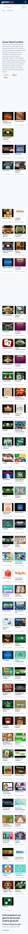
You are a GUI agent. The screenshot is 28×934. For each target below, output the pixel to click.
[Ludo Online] (7, 376)
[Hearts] (7, 491)
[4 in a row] (7, 165)
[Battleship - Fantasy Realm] (20, 425)
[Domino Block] (20, 116)
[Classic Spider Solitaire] (7, 441)
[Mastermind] (20, 507)
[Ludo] (20, 458)
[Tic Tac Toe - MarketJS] (7, 803)
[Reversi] (7, 901)
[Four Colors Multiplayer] (20, 556)
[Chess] (7, 458)
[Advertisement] (14, 26)
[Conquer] (20, 622)
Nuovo (6, 77)
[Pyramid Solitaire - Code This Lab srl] (20, 819)
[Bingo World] (7, 606)
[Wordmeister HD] (20, 606)
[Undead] (7, 523)
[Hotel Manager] (7, 556)
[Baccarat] (20, 376)
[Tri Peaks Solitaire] (20, 262)
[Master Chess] (7, 213)
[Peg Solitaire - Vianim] (7, 868)
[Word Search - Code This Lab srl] (20, 852)
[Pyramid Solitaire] (20, 359)
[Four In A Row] (7, 770)
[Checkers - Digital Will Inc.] (7, 819)
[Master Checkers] (20, 246)
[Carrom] (7, 392)
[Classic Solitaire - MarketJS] (7, 852)
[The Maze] (7, 655)
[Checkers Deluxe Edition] (20, 392)
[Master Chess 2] (7, 638)
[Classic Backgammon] (7, 116)
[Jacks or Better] (20, 310)
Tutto (6, 75)
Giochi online (10, 10)
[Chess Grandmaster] (20, 655)
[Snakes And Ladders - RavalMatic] (7, 671)
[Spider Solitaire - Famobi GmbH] (20, 638)
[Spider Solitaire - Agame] (20, 540)
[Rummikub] (7, 474)
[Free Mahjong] (7, 310)
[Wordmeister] (20, 523)
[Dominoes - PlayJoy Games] (20, 803)
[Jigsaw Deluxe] (7, 262)
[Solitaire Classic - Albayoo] (7, 753)
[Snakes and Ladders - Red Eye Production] (7, 885)
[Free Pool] (7, 326)
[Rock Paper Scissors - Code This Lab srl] (7, 836)
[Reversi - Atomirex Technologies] (20, 885)
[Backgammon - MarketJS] (20, 688)
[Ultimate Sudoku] (20, 213)
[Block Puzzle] (7, 573)
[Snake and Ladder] (20, 408)
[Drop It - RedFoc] (20, 836)
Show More (5, 930)
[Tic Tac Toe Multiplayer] (20, 573)
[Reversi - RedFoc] (20, 704)
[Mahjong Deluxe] (20, 165)
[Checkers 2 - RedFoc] (7, 688)
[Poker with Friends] (7, 540)
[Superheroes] (20, 786)
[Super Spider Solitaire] (7, 132)
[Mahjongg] (7, 408)
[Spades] (7, 425)
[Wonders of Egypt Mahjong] (7, 737)
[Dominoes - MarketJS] (7, 589)
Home (3, 10)
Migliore (14, 75)
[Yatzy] (20, 441)
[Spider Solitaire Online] (20, 343)
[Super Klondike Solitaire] (7, 246)
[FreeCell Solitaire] (20, 326)
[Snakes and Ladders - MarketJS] (20, 753)
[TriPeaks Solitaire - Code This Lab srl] (7, 721)
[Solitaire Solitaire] (20, 671)
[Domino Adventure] (20, 589)
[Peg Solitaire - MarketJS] (7, 507)
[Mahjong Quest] (7, 343)
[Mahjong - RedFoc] (20, 491)
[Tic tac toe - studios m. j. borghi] (20, 868)
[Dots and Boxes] (7, 622)
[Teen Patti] (7, 149)
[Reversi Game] (20, 770)
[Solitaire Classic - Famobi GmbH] (20, 737)
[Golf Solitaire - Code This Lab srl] (20, 474)
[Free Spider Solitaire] (20, 229)
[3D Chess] (20, 149)
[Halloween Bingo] (7, 704)
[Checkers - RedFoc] (20, 721)
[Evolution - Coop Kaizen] (7, 786)
